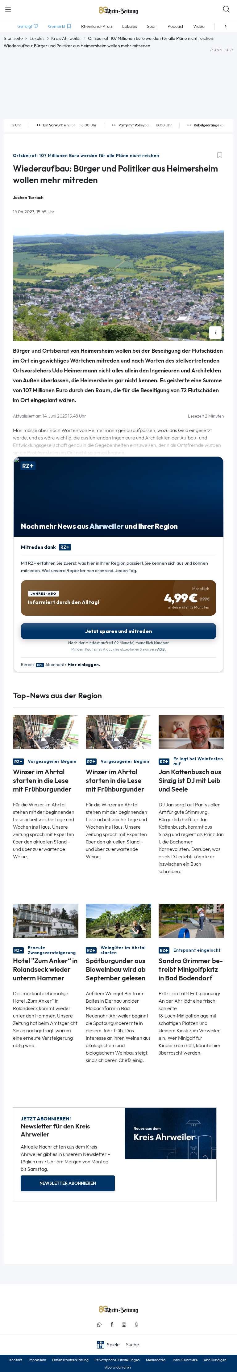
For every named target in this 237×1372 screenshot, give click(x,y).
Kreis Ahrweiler (66, 38)
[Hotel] (45, 920)
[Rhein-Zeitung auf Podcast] (136, 1324)
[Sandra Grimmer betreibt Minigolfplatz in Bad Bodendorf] (191, 920)
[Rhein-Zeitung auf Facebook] (112, 1324)
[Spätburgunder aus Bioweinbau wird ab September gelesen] (118, 920)
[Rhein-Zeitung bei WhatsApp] (99, 1324)
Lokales (37, 38)
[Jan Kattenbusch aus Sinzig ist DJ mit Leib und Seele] (191, 731)
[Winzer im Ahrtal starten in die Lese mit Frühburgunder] (45, 731)
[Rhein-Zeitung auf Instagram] (124, 1324)
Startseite (13, 38)
